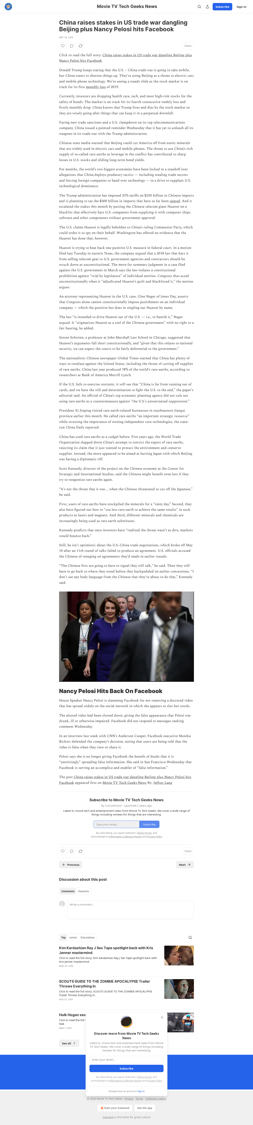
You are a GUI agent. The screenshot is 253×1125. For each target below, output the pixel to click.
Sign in (241, 7)
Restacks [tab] (83, 891)
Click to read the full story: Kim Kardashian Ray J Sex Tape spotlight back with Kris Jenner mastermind (108, 959)
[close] (162, 1017)
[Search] (199, 6)
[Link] (54, 691)
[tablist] (75, 891)
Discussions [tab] (87, 937)
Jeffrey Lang (162, 783)
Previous (73, 864)
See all (66, 1043)
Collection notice (155, 1098)
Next (182, 864)
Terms (139, 1098)
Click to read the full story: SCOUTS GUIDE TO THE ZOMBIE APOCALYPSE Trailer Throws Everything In (105, 993)
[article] (126, 959)
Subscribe (222, 7)
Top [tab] (63, 937)
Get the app (144, 1108)
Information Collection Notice (125, 1080)
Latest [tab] (73, 937)
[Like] (62, 46)
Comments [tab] (67, 891)
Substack (108, 1117)
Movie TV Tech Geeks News (124, 783)
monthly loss (96, 87)
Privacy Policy (154, 1080)
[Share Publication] (207, 6)
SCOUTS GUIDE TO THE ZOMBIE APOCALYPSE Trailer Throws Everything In (104, 983)
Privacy (129, 1098)
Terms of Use (144, 1077)
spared (175, 201)
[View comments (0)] (71, 46)
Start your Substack (116, 1108)
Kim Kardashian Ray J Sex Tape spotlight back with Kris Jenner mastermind (106, 950)
